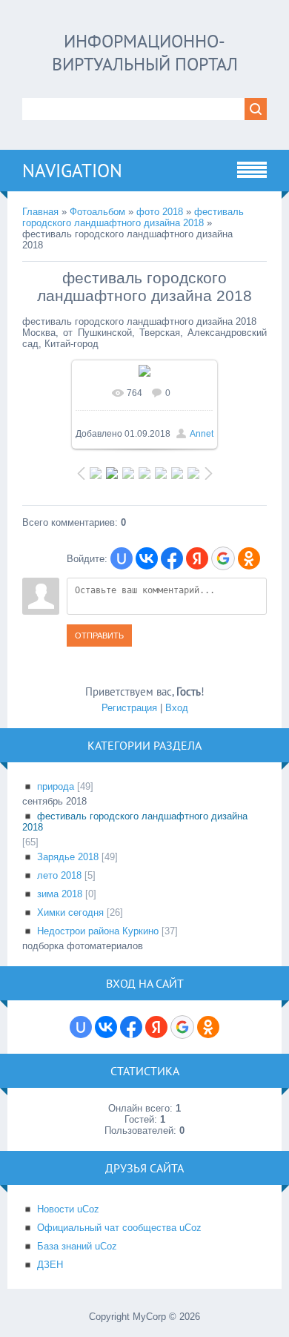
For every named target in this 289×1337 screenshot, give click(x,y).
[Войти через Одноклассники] (249, 558)
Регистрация (129, 707)
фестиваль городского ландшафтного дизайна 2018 (133, 217)
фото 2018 (159, 211)
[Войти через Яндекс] (197, 558)
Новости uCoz (68, 1209)
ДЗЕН (50, 1264)
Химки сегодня (70, 912)
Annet (201, 434)
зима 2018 (59, 893)
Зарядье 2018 (68, 856)
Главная (40, 211)
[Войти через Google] (223, 558)
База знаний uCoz (77, 1246)
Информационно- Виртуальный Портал (145, 53)
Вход (176, 707)
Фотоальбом (97, 211)
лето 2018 (59, 875)
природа (55, 786)
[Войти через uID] (121, 558)
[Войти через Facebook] (172, 558)
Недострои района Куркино (98, 931)
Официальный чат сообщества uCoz (119, 1227)
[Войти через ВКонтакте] (147, 558)
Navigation (72, 170)
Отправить (99, 635)
